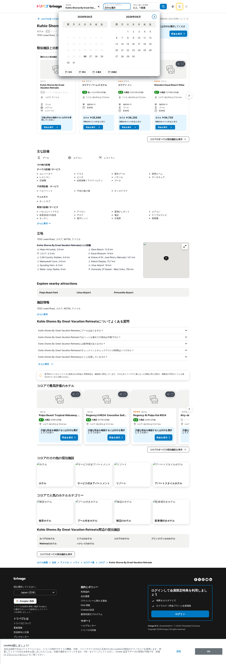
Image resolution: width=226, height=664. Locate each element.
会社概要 (85, 596)
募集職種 (18, 627)
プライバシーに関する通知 (94, 600)
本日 (70, 72)
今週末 (98, 72)
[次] (154, 17)
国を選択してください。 (26, 586)
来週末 (114, 72)
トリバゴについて (22, 623)
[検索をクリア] (98, 6)
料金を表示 (176, 33)
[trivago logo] (49, 6)
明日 (84, 72)
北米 (54, 562)
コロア (101, 562)
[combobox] (83, 6)
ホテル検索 (42, 562)
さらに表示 (42, 223)
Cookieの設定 (87, 609)
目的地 (68, 5)
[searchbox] (83, 7)
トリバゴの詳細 (88, 630)
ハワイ (76, 562)
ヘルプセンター (88, 625)
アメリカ (64, 562)
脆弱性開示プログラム (92, 614)
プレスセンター (21, 636)
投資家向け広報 (21, 632)
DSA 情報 (85, 605)
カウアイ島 (89, 562)
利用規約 (85, 591)
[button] (83, 6)
